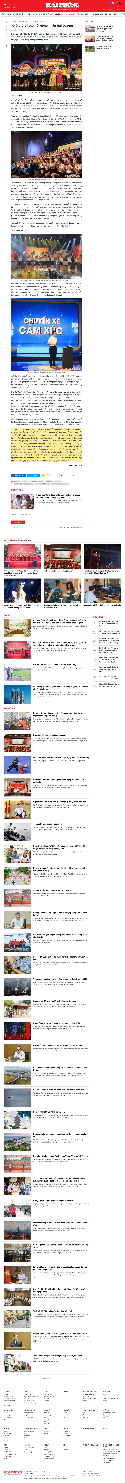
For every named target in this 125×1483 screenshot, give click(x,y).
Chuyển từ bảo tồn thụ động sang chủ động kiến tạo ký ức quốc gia (58, 780)
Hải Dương (17, 481)
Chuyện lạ (66, 1433)
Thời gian (69, 527)
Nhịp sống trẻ (7, 1433)
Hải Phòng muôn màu (10, 1454)
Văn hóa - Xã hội (8, 1452)
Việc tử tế (46, 1400)
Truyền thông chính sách (110, 1453)
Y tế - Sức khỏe (48, 1394)
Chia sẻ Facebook (19, 475)
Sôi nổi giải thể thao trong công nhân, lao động (104, 47)
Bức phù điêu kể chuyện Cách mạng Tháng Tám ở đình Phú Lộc (61, 1156)
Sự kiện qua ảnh (88, 1428)
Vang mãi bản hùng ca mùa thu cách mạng (52, 890)
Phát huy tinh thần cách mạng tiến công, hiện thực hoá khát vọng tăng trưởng (59, 869)
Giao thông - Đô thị (29, 1400)
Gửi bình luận (18, 522)
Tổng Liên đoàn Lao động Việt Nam (23, 484)
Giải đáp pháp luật (108, 1460)
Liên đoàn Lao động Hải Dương (60, 484)
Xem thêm (46, 1379)
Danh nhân (27, 1435)
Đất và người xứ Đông (31, 1428)
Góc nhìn (28, 14)
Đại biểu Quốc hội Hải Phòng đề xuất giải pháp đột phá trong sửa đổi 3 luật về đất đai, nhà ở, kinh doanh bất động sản (59, 621)
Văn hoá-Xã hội (28, 1452)
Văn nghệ (80, 14)
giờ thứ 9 (25, 481)
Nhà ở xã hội (7, 1417)
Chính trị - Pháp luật (29, 1447)
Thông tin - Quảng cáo (90, 1445)
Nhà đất (6, 1412)
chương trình (49, 481)
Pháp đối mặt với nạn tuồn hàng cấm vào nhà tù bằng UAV (58, 1090)
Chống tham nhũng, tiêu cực (111, 1398)
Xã (84, 1412)
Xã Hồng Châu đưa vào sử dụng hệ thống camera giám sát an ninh (60, 958)
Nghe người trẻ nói (49, 1458)
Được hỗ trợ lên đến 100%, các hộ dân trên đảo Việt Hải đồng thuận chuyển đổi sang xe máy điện (60, 847)
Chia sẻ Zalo (34, 475)
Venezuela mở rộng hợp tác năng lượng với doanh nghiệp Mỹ (60, 979)
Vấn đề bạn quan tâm (109, 1458)
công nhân (33, 481)
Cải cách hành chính (9, 1400)
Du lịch (65, 1428)
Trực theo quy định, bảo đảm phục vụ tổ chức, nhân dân (57, 1355)
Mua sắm (6, 1435)
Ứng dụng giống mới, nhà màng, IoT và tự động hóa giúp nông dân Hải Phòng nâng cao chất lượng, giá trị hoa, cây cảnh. (61, 1205)
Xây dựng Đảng (8, 1396)
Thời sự (46, 1449)
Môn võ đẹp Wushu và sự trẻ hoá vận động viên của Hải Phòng (61, 757)
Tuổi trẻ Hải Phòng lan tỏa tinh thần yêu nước (53, 1311)
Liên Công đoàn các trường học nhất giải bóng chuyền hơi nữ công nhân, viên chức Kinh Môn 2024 (104, 29)
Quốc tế (87, 14)
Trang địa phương (98, 14)
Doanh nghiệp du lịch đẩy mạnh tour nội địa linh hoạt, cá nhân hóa (60, 1135)
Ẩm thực (6, 1438)
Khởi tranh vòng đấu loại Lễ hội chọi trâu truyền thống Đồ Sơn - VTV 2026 (109, 650)
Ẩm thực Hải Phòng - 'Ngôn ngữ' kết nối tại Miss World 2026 (61, 606)
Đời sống (115, 14)
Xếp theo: (63, 527)
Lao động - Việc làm (49, 1396)
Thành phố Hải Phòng (109, 1412)
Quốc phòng (7, 1405)
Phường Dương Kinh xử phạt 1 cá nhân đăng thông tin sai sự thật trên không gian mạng (59, 714)
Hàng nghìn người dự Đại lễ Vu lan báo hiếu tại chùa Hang (108, 669)
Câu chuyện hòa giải (108, 1456)
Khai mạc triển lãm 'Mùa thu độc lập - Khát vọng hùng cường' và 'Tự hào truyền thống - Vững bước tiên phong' (21, 573)
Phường (85, 1415)
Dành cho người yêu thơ (50, 1415)
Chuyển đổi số (87, 1400)
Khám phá (66, 1431)
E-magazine (111, 9)
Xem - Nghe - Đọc (28, 1417)
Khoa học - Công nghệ (89, 1398)
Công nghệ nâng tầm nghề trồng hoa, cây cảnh (54, 1200)
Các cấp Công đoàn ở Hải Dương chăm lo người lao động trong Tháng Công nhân (58, 496)
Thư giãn (46, 1421)
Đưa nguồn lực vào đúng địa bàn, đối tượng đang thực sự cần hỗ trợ (60, 913)
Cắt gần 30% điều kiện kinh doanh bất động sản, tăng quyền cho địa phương (59, 1290)
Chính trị (8, 14)
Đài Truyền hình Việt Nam (42, 484)
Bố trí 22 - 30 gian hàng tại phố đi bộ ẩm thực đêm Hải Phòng (108, 624)
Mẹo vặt (6, 1440)
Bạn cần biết (106, 1462)
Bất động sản (59, 14)
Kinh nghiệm (66, 1435)
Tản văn (46, 1417)
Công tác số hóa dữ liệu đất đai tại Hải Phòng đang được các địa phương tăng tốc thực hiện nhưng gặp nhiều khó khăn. (60, 669)
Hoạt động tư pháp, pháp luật (111, 1451)
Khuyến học (86, 1396)
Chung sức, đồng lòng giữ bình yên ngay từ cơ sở (54, 1001)
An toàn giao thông (49, 1456)
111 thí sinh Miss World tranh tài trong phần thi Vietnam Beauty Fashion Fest (21, 606)
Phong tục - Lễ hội (29, 1431)
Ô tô (64, 1447)
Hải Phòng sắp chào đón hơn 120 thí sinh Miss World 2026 (109, 632)
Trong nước (106, 1415)
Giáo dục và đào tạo (89, 1394)
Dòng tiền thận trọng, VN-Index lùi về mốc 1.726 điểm (56, 1023)
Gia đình (6, 1431)
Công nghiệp (27, 1394)
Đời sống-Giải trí (48, 1452)
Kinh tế (15, 14)
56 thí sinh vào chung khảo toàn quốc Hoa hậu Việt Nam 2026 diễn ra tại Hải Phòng (109, 641)
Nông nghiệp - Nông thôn (31, 1396)
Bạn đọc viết (47, 1431)
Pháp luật (49, 14)
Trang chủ (14, 21)
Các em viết (47, 1419)
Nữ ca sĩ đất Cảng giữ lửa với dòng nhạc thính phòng (109, 685)
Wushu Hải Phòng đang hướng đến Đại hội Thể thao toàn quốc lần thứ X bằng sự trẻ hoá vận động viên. (59, 762)
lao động (40, 481)
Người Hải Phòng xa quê (30, 1438)
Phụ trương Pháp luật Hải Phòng (111, 1446)
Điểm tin (46, 1447)
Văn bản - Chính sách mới (110, 1449)
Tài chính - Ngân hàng (30, 1403)
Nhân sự (6, 1403)
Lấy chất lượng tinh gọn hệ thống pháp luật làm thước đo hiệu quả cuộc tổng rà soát (60, 1268)
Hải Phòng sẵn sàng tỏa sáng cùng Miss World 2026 (109, 678)
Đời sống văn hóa (36, 21)
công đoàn (58, 481)
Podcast (118, 9)
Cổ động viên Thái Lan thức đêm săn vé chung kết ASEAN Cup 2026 (60, 1246)
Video (104, 9)
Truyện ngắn (47, 1412)
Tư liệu (65, 1417)
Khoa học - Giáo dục (38, 14)
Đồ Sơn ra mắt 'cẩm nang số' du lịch (49, 1112)
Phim (5, 1458)
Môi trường (47, 1398)
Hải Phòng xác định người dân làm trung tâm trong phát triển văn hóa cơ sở (102, 572)
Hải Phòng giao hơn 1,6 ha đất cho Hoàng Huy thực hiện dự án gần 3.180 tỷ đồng (60, 688)
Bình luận (66, 1415)
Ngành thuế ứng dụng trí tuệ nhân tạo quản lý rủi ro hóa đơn (59, 802)
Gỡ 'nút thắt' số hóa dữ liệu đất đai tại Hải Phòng (54, 664)
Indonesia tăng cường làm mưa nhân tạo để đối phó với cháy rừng (60, 1224)
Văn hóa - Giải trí (70, 14)
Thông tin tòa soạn (88, 1471)
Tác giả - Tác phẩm (29, 1415)
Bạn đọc (46, 1428)
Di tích (25, 1433)
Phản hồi (46, 1433)
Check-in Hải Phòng (49, 1454)
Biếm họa (46, 1423)
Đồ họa (105, 1428)
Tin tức (6, 1394)
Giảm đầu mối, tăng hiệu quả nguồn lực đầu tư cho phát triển (60, 1333)
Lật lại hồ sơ (7, 1456)
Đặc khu (85, 1417)
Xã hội (21, 14)
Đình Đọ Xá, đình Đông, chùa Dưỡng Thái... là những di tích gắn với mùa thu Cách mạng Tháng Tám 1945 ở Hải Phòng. (59, 895)
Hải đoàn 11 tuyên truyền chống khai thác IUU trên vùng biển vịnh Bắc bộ (60, 935)
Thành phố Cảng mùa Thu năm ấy (48, 824)
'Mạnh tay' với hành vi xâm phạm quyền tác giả (102, 605)
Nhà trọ (6, 1419)
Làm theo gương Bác (10, 1398)
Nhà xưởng (7, 1415)
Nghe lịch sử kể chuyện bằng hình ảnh (59, 571)
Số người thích (77, 527)
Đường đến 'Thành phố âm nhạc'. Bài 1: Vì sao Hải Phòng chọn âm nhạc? (108, 660)
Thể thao (108, 14)
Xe (64, 1445)
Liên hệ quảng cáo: (88, 1476)
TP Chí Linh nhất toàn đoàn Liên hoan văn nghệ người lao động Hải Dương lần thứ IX (104, 39)
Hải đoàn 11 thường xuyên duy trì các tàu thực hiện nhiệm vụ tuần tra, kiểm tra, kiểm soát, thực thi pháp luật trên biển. (60, 941)
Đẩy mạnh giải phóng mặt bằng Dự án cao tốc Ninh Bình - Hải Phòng (60, 1068)
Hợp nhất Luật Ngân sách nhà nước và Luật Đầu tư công (58, 1045)
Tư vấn (105, 1400)
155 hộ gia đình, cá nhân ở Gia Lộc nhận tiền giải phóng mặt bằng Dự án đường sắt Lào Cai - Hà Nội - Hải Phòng (59, 1179)
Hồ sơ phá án (107, 1396)
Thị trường (26, 1398)
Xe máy (65, 1449)
